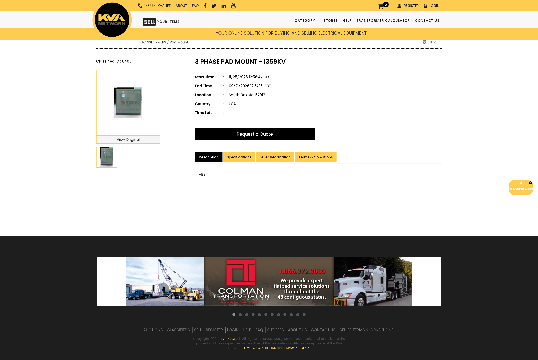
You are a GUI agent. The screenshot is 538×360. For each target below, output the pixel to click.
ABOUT (181, 5)
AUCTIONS (153, 330)
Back (433, 42)
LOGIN (434, 5)
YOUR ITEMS (167, 21)
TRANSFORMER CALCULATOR (383, 20)
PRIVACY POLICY (297, 348)
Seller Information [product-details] (275, 157)
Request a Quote (255, 134)
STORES (331, 20)
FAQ (195, 5)
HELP (347, 20)
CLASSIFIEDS (178, 330)
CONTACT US (427, 20)
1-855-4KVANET (157, 5)
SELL (198, 330)
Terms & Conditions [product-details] (316, 157)
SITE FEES (275, 330)
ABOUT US (297, 330)
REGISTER (411, 5)
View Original (128, 139)
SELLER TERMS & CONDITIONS (367, 330)
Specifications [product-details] (239, 157)
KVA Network (230, 338)
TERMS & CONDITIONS (259, 348)
